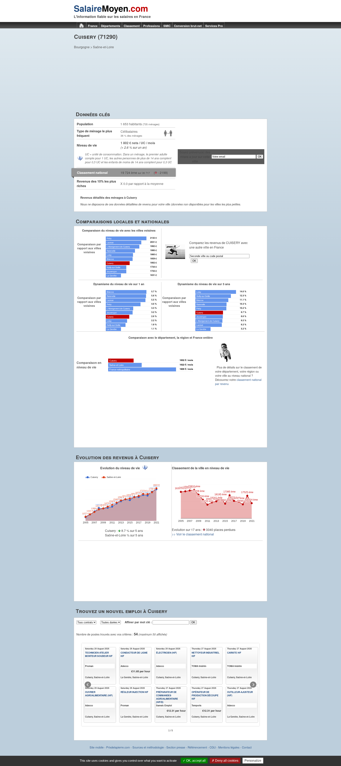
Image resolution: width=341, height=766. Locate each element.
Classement (132, 26)
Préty (109, 238)
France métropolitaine (119, 369)
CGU (213, 747)
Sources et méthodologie (148, 747)
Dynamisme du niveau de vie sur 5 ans (204, 284)
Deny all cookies (226, 760)
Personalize (253, 760)
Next (253, 685)
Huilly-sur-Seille (113, 267)
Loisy (109, 254)
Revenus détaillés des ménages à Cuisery (108, 197)
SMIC (166, 26)
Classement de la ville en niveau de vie (200, 468)
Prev (88, 685)
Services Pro (214, 26)
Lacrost (110, 242)
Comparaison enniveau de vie (89, 364)
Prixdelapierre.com (118, 747)
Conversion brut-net (188, 26)
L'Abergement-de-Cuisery (118, 246)
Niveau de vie (87, 145)
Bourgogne (82, 47)
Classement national (92, 172)
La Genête (112, 275)
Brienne (110, 259)
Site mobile (97, 747)
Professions (151, 26)
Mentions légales (228, 747)
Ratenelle (111, 250)
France (92, 26)
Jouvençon (112, 271)
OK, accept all (195, 760)
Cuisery (110, 263)
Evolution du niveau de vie (120, 468)
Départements (110, 26)
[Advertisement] (170, 81)
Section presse (175, 747)
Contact (247, 747)
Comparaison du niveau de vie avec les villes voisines (119, 230)
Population (85, 124)
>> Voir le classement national (193, 534)
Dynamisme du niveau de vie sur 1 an (118, 284)
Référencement (197, 747)
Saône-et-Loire (103, 47)
